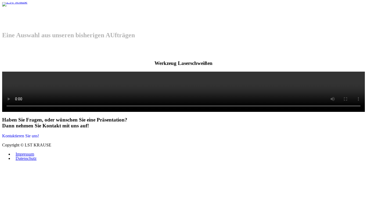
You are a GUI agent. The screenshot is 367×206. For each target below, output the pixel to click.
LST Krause (5, 8)
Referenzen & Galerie (16, 8)
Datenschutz (26, 158)
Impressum (25, 154)
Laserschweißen (10, 8)
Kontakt (22, 8)
